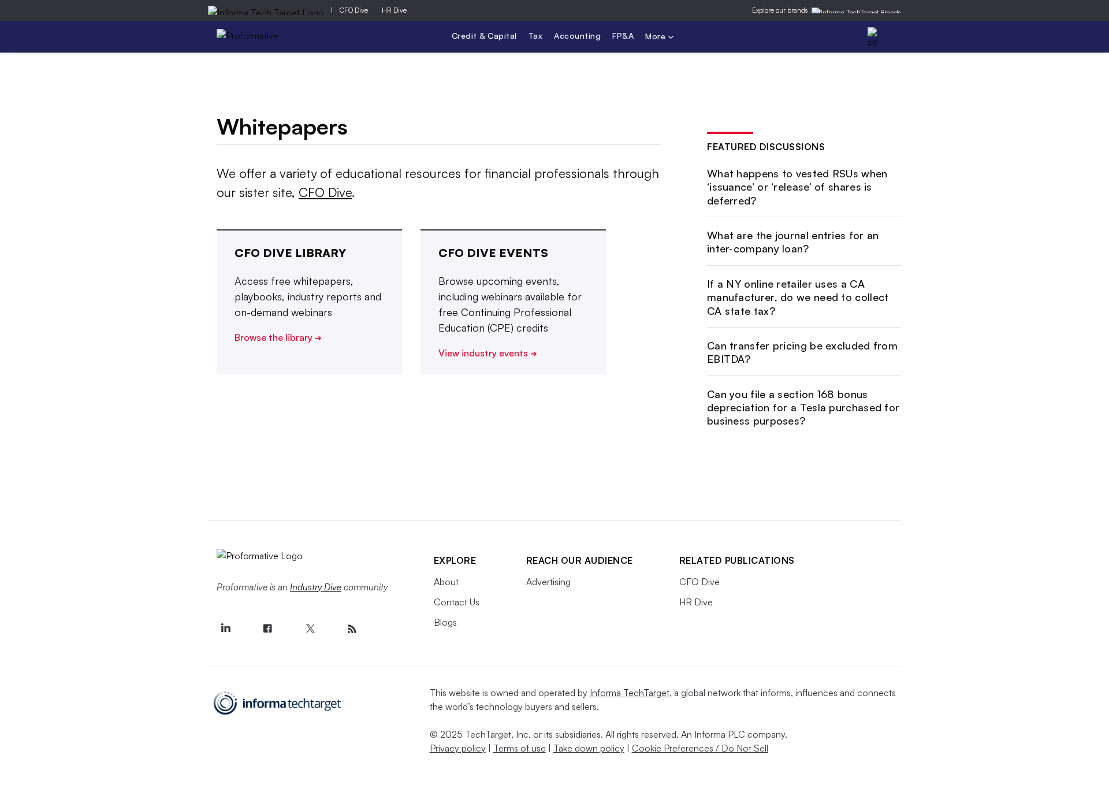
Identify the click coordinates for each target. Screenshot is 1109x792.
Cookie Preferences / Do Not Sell (700, 748)
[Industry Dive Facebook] (268, 629)
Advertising (548, 582)
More (656, 37)
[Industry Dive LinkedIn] (226, 629)
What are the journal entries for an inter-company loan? (793, 242)
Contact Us (456, 602)
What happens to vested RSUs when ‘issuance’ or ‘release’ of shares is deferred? (797, 187)
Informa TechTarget (629, 692)
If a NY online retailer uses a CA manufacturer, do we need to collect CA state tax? (798, 297)
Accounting (577, 35)
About (446, 582)
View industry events (487, 353)
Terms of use (519, 748)
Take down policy (588, 748)
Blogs (445, 622)
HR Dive (394, 10)
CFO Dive (354, 10)
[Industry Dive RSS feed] (352, 629)
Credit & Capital (484, 35)
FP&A (623, 35)
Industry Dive (315, 587)
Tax (536, 35)
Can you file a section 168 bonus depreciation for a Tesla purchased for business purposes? (803, 407)
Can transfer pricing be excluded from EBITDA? (802, 352)
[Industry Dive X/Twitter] (310, 629)
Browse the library (278, 337)
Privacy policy (458, 748)
